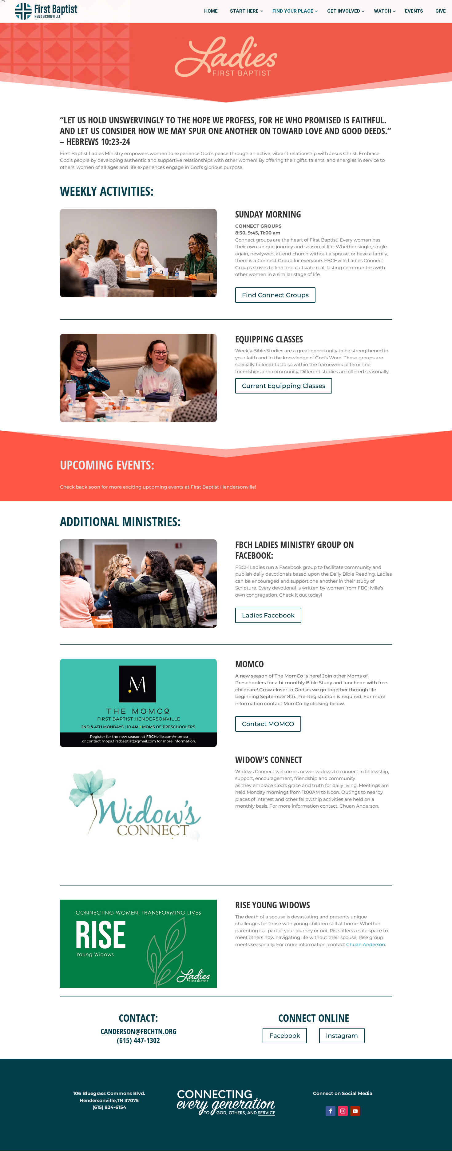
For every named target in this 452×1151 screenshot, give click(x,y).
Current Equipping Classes (283, 386)
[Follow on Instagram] (343, 1111)
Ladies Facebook (268, 615)
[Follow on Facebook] (330, 1111)
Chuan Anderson (365, 944)
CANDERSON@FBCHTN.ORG (138, 1031)
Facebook (284, 1035)
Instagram (342, 1035)
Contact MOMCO (268, 724)
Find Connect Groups (275, 295)
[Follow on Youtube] (355, 1111)
